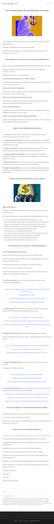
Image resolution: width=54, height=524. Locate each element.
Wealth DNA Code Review (10, 480)
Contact (20, 520)
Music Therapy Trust (10, 3)
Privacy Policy (25, 520)
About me (16, 520)
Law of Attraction (8, 44)
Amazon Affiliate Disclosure (35, 520)
